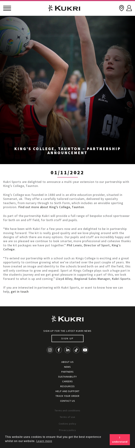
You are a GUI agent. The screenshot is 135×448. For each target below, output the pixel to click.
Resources (67, 386)
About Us (67, 361)
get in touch (20, 291)
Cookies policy (67, 423)
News (67, 366)
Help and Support (67, 391)
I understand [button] (120, 439)
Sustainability (67, 376)
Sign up (67, 338)
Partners (67, 371)
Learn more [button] (44, 441)
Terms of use (67, 417)
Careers (67, 381)
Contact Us (67, 400)
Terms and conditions (67, 410)
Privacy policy (67, 430)
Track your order (67, 396)
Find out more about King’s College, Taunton (51, 207)
